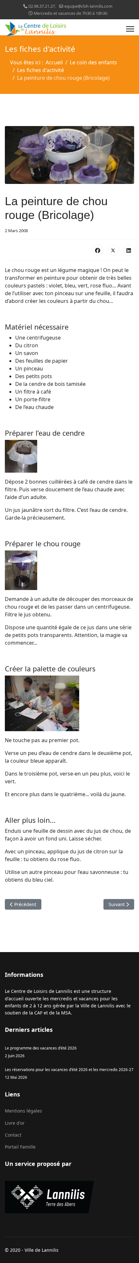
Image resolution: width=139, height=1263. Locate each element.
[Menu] (130, 29)
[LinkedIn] (128, 250)
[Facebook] (97, 250)
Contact (13, 1135)
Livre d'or (15, 1123)
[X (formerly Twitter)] (113, 250)
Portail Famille (20, 1147)
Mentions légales (23, 1111)
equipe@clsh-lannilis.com (88, 6)
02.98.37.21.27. (42, 6)
